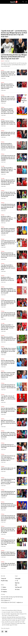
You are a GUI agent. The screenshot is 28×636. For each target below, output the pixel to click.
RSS (16, 585)
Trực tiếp (2, 166)
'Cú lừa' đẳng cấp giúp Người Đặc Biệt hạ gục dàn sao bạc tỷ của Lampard (8, 565)
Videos (4, 587)
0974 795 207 (13, 602)
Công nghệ (17, 578)
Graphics (5, 591)
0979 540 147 (9, 598)
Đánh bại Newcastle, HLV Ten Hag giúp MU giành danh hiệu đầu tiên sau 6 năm (8, 134)
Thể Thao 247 (18, 587)
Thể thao (2, 95)
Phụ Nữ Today (4, 580)
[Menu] (26, 2)
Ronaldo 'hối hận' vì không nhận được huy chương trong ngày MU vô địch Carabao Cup (8, 123)
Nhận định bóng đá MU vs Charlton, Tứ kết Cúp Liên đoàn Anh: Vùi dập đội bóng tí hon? (8, 339)
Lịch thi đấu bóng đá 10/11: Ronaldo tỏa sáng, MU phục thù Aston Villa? (8, 446)
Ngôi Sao (17, 583)
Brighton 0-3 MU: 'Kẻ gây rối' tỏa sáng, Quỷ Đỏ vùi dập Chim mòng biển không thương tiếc (8, 554)
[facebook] (2, 631)
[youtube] (6, 631)
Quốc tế (2, 70)
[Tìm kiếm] (22, 2)
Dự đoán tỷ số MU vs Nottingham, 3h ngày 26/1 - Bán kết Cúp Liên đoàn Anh (7, 279)
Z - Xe (16, 580)
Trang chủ (3, 578)
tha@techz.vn (20, 602)
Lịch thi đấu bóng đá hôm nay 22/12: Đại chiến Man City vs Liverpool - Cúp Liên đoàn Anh (8, 386)
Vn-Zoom (17, 589)
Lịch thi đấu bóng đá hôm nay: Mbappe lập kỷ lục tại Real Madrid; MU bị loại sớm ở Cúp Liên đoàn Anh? (14, 57)
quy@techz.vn (7, 600)
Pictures (5, 589)
